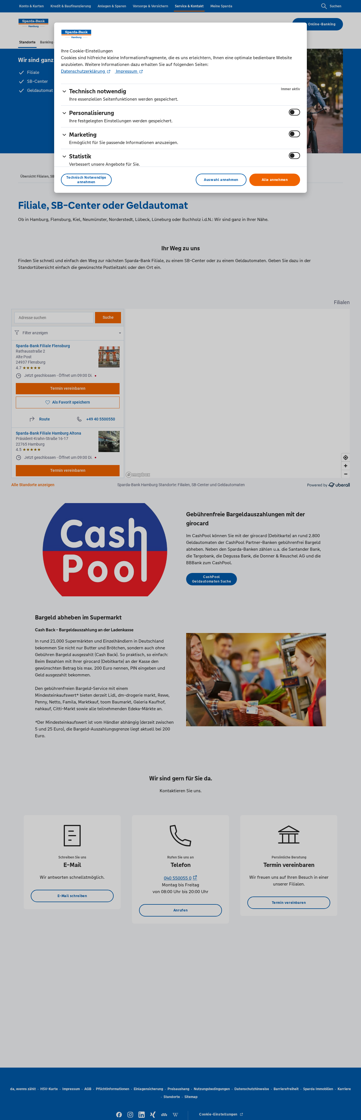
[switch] (294, 112)
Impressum (126, 71)
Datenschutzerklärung (83, 71)
